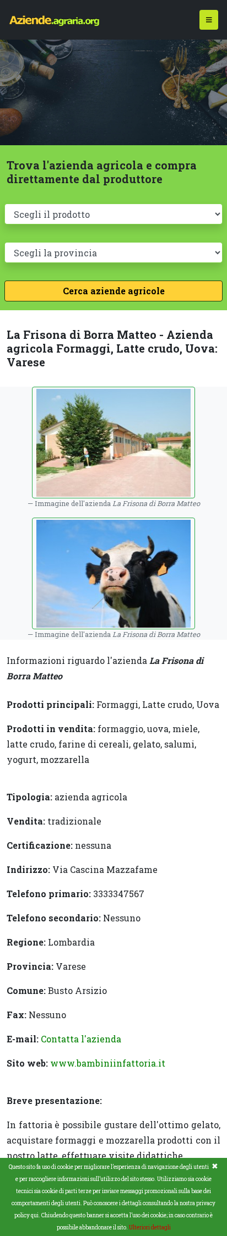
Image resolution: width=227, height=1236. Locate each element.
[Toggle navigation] (209, 20)
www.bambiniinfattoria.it (107, 1063)
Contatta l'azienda (81, 1039)
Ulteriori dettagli (150, 1227)
